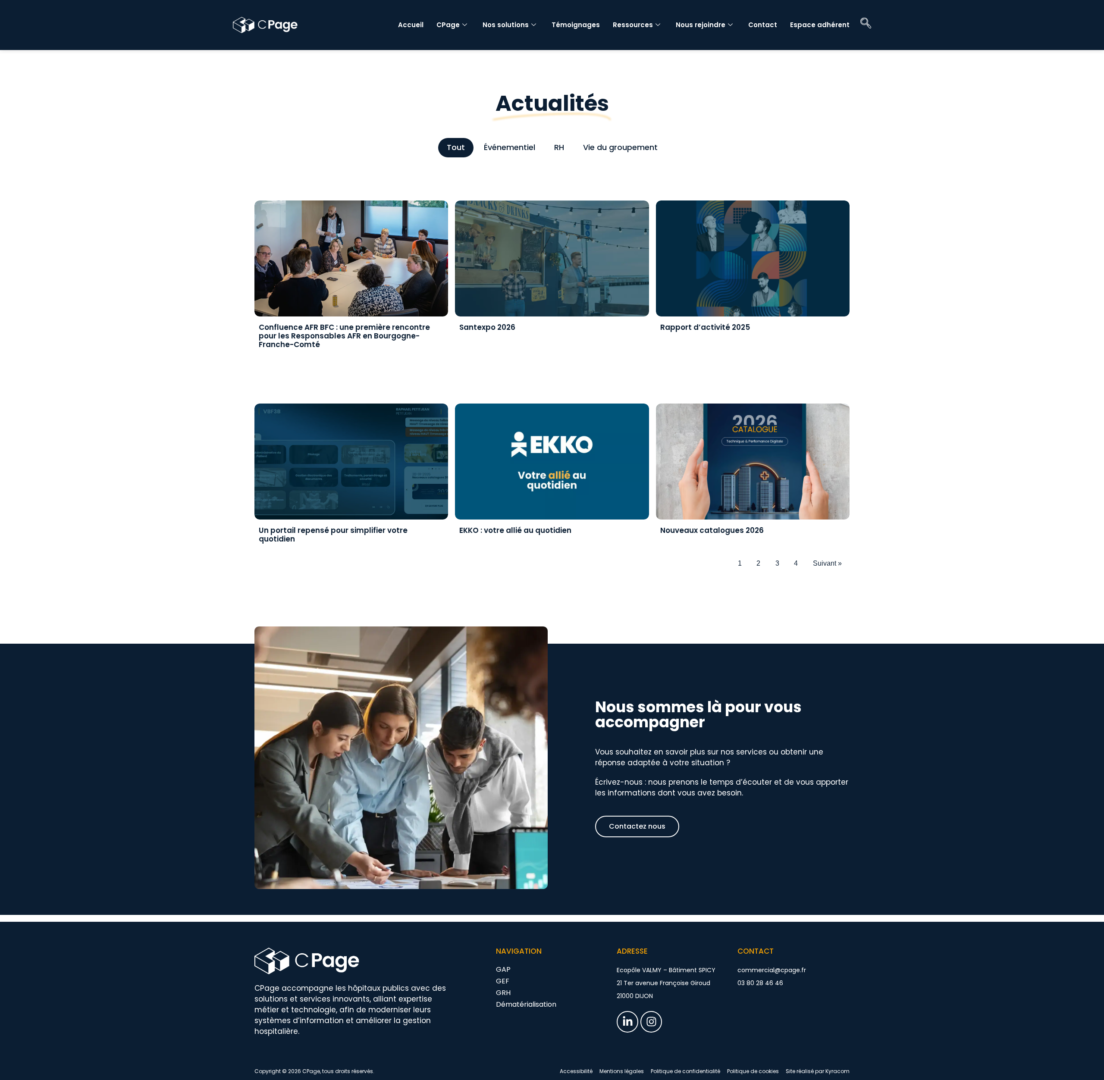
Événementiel (509, 147)
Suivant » (827, 563)
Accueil (410, 24)
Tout (456, 147)
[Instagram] (651, 1022)
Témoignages (576, 24)
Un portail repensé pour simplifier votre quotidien (333, 534)
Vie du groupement (620, 147)
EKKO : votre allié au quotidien (515, 530)
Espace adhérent (820, 24)
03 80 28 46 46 (760, 983)
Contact (762, 24)
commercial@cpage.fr (771, 970)
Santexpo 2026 (487, 327)
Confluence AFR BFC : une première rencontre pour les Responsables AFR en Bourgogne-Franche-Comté (344, 336)
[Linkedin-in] (627, 1022)
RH (559, 147)
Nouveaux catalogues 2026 (712, 530)
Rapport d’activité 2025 (705, 327)
